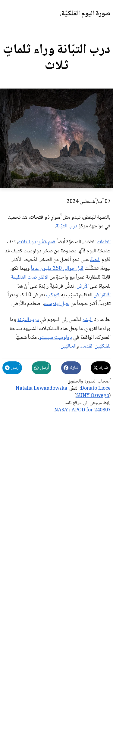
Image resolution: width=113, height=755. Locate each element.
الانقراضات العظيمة (29, 277)
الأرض (83, 286)
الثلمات (104, 242)
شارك (103, 368)
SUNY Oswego (92, 396)
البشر (87, 319)
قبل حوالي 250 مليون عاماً (57, 268)
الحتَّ (95, 259)
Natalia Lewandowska (41, 389)
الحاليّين (68, 346)
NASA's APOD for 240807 (82, 410)
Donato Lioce (96, 389)
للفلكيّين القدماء (95, 346)
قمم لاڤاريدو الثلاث (36, 242)
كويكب (53, 295)
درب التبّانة (66, 226)
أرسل (44, 368)
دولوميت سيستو (55, 337)
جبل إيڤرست (56, 303)
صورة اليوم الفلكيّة (86, 14)
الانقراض (102, 295)
